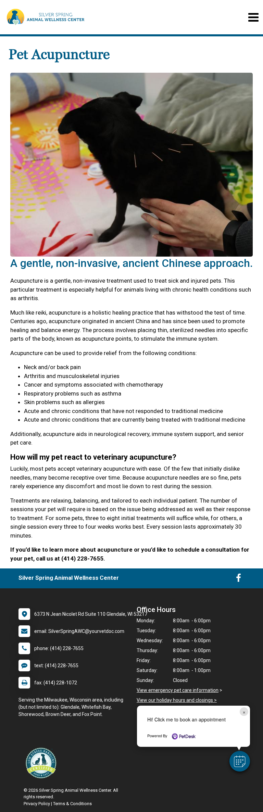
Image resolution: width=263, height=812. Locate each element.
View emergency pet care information (177, 690)
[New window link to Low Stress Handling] (42, 763)
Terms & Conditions (72, 803)
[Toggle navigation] (253, 17)
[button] (239, 761)
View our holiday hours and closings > (177, 700)
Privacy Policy (37, 803)
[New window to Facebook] (239, 579)
